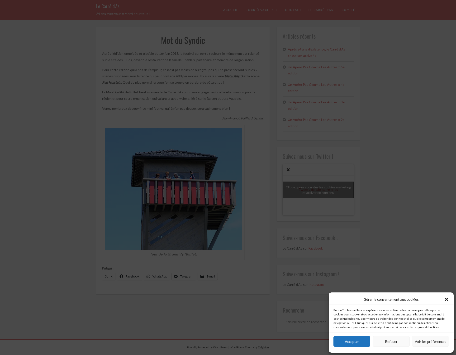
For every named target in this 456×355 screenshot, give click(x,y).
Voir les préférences (430, 341)
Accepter (352, 341)
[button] (446, 299)
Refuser (391, 341)
